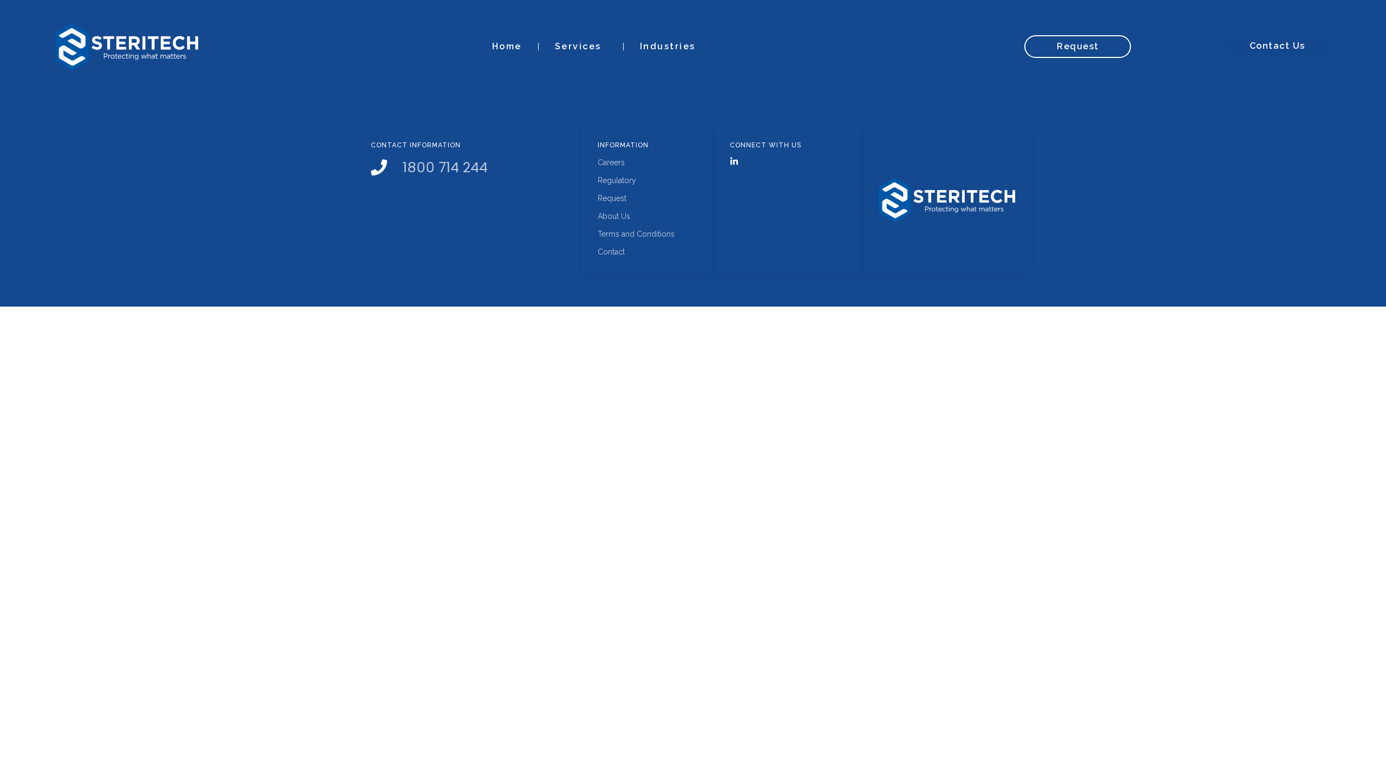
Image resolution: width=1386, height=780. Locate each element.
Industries (668, 46)
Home (507, 46)
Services (578, 46)
